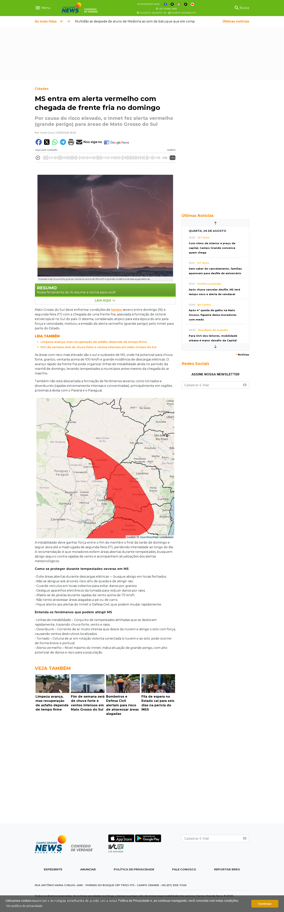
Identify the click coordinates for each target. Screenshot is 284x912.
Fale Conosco (184, 869)
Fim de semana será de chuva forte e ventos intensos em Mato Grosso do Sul (98, 347)
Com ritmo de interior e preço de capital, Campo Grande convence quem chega (212, 248)
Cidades (41, 89)
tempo (116, 310)
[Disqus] (105, 770)
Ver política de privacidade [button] (24, 906)
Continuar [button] (264, 903)
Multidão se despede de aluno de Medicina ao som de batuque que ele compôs (135, 21)
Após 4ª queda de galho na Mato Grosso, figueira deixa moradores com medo (212, 315)
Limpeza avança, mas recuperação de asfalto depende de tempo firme (94, 342)
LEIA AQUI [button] (103, 300)
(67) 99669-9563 (168, 8)
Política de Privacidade (134, 869)
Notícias (242, 354)
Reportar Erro (227, 869)
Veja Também (53, 668)
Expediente (53, 869)
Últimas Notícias (198, 215)
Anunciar (88, 869)
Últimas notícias (236, 21)
